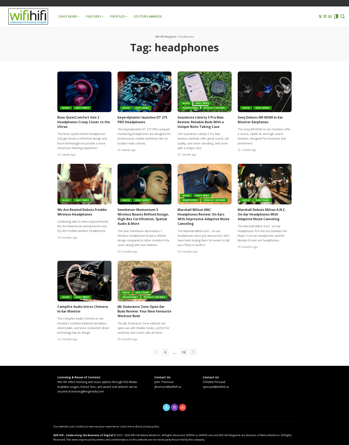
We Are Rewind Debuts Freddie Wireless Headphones (82, 212)
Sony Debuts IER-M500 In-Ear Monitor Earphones (260, 119)
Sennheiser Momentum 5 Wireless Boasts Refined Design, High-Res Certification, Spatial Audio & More (143, 216)
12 (183, 352)
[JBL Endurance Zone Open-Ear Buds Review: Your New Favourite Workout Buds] (145, 281)
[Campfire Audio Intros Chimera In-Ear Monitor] (84, 281)
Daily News (82, 107)
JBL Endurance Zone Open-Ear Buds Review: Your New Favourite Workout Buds (144, 311)
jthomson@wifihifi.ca (167, 387)
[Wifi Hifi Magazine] (28, 16)
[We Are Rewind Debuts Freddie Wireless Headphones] (84, 184)
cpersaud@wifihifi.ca (216, 387)
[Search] (342, 16)
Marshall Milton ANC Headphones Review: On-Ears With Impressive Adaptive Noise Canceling (203, 216)
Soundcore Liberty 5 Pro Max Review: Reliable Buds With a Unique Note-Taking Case (201, 122)
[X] (320, 16)
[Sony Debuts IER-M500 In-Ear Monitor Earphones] (265, 92)
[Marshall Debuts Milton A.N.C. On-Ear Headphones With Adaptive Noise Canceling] (265, 184)
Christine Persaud (214, 382)
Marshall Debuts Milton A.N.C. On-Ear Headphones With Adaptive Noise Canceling (262, 214)
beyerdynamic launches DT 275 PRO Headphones (142, 119)
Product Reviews (214, 107)
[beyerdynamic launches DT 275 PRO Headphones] (145, 92)
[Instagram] (325, 16)
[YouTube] (330, 16)
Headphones (190, 107)
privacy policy (151, 426)
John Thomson (164, 382)
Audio (66, 107)
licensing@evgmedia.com (87, 391)
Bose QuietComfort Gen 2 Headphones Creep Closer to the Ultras (83, 122)
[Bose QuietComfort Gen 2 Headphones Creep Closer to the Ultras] (84, 92)
